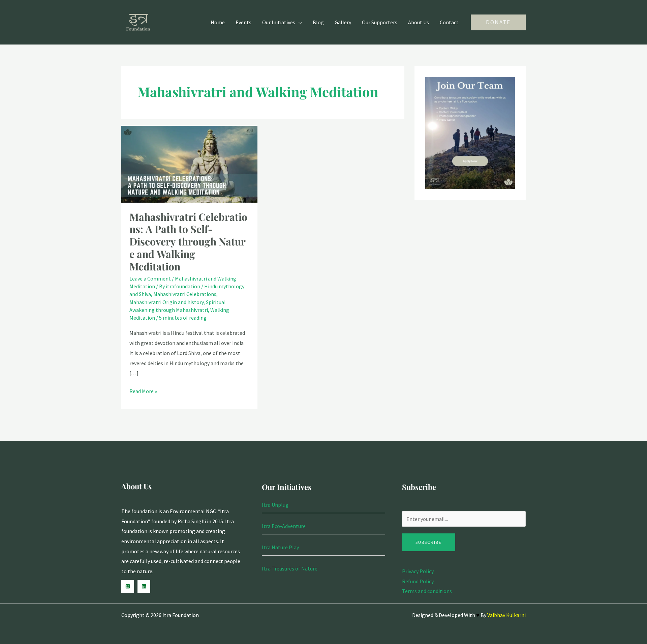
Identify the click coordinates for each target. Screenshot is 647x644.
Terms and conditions (427, 591)
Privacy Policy (418, 571)
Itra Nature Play (280, 547)
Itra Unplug (275, 504)
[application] (298, 22)
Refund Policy (418, 581)
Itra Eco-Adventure (284, 526)
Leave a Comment (150, 278)
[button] (498, 22)
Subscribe (428, 542)
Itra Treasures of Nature (289, 568)
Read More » (143, 390)
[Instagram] (127, 586)
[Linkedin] (143, 586)
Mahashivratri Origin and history (166, 302)
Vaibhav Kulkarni (506, 615)
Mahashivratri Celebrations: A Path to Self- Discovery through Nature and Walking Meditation (188, 241)
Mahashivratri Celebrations (184, 294)
